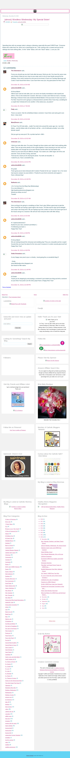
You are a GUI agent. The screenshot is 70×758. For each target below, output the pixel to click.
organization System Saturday (12, 735)
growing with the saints (11, 723)
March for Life (8, 612)
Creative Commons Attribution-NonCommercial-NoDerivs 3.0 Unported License (52, 670)
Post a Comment (6, 287)
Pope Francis (8, 635)
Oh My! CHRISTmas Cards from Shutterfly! (52, 584)
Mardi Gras (8, 614)
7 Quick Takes (8, 524)
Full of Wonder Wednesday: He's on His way (52, 554)
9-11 (6, 526)
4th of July (7, 521)
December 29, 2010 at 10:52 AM (21, 138)
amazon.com (8, 697)
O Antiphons (8, 621)
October (44, 599)
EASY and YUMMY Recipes (12, 566)
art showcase (8, 699)
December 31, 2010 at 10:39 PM (21, 285)
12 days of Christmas (10, 519)
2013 (41, 530)
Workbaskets (8, 692)
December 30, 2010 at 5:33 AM (20, 216)
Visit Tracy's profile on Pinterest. (18, 430)
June (43, 608)
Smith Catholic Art (9, 659)
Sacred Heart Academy (11, 642)
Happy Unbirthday (9, 588)
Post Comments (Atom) (15, 297)
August (44, 603)
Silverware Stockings (46, 563)
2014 (41, 528)
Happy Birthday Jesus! (46, 552)
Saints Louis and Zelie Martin (12, 657)
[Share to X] (7, 63)
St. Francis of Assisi (10, 661)
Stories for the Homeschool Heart (13, 680)
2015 (41, 526)
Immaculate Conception (11, 604)
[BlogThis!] (5, 63)
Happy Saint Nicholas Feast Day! (49, 590)
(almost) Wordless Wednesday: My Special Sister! (27, 19)
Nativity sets (8, 619)
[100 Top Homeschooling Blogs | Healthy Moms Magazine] (52, 508)
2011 (41, 534)
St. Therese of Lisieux (10, 678)
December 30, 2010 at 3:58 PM (20, 233)
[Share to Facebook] (9, 63)
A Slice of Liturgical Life (11, 531)
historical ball (8, 728)
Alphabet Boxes (9, 540)
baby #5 (7, 702)
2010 (41, 537)
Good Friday (8, 583)
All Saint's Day (9, 538)
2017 (41, 521)
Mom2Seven (15, 122)
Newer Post (5, 294)
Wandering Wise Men (10, 687)
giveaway (7, 721)
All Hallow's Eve (9, 536)
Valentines (7, 685)
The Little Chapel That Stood (12, 683)
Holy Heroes (8, 590)
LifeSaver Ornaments (46, 556)
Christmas (7, 555)
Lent (6, 609)
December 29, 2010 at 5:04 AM (20, 84)
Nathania (14, 182)
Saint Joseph (8, 647)
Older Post (65, 294)
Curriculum (8, 562)
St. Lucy (7, 668)
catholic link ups (9, 711)
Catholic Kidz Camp (10, 552)
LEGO (6, 607)
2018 (41, 519)
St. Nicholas (8, 673)
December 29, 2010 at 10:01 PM (21, 162)
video (6, 742)
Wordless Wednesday (12, 60)
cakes (6, 709)
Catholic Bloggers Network (11, 550)
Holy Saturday (8, 593)
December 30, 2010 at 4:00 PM (20, 250)
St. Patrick (8, 676)
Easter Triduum (9, 571)
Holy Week (8, 597)
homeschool (8, 730)
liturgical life (8, 733)
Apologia (7, 543)
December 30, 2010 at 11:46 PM (20, 269)
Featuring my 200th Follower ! (48, 582)
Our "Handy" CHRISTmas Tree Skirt (50, 573)
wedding (7, 744)
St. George (8, 664)
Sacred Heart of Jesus (10, 645)
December (44, 539)
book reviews (8, 706)
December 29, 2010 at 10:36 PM (21, 179)
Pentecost (7, 633)
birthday (7, 704)
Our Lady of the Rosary (11, 628)
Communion (8, 557)
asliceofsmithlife (22, 22)
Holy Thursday (8, 595)
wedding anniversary (10, 747)
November (44, 597)
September (45, 601)
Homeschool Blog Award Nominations (14, 600)
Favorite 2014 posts (10, 578)
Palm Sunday (8, 630)
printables (7, 737)
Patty (13, 109)
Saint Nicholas (8, 649)
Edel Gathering (9, 574)
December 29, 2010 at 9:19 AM (20, 119)
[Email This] (3, 63)
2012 (41, 532)
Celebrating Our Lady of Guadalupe (49, 579)
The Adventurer (16, 70)
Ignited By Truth (9, 602)
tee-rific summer (9, 740)
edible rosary (8, 716)
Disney (7, 564)
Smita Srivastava (16, 253)
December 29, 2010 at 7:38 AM (20, 106)
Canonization (8, 547)
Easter (7, 569)
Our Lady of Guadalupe (11, 626)
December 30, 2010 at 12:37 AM (21, 198)
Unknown (14, 141)
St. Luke (7, 671)
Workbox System (9, 695)
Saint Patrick (8, 652)
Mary (6, 616)
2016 (41, 523)
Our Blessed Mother (10, 623)
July (43, 606)
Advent (7, 533)
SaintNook (7, 654)
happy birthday (9, 725)
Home (35, 294)
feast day (7, 718)
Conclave (7, 559)
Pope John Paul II (9, 638)
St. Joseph (8, 666)
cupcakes (7, 714)
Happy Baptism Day (10, 585)
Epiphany (7, 576)
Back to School (9, 545)
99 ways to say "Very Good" (12, 529)
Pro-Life (7, 640)
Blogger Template (29, 755)
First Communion (9, 581)
